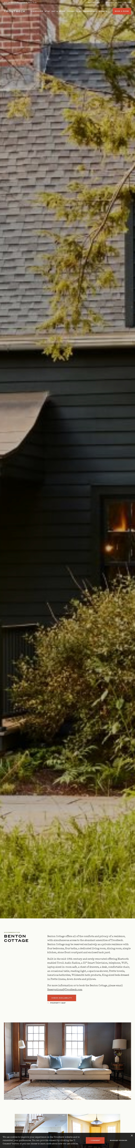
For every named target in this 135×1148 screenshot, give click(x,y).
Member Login (94, 2)
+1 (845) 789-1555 (123, 2)
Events (103, 11)
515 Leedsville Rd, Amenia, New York (20, 2)
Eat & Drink (58, 11)
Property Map (58, 1003)
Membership (90, 11)
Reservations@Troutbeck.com (64, 989)
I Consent (95, 1140)
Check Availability (61, 998)
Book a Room (122, 11)
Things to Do (74, 11)
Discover (37, 11)
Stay (47, 11)
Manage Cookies (118, 1140)
